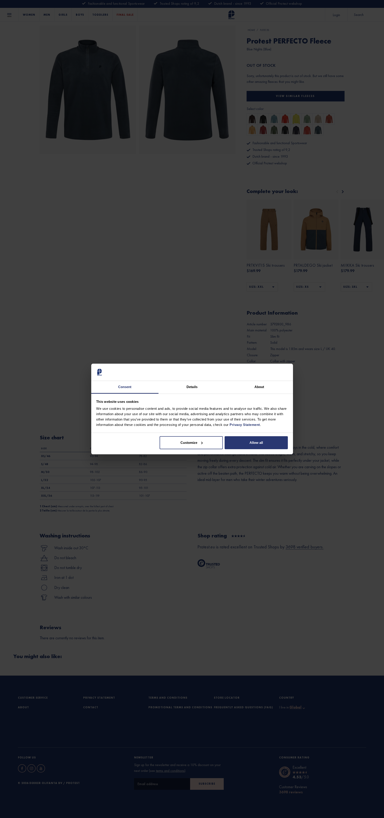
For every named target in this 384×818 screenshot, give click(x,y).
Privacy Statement (245, 425)
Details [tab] (192, 387)
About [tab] (259, 387)
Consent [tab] (125, 387)
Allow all (256, 442)
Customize (188, 442)
